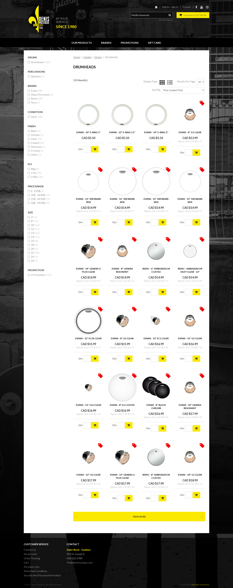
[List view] (169, 82)
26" (34, 260)
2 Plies (37, 176)
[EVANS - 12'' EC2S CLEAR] (88, 320)
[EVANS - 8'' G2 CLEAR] (122, 320)
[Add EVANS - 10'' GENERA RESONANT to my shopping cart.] (196, 428)
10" (35, 224)
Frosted (37, 150)
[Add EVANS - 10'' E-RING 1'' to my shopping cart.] (95, 149)
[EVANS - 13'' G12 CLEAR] (88, 387)
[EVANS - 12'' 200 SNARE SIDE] (88, 181)
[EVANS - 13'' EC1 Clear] (156, 320)
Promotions (130, 42)
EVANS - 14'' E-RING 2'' (156, 132)
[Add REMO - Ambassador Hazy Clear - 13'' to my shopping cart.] (196, 292)
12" (35, 228)
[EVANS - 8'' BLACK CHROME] (156, 387)
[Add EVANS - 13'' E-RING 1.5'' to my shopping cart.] (129, 149)
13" (35, 232)
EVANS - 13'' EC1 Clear (156, 338)
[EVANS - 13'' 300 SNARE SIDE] (156, 181)
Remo (36, 98)
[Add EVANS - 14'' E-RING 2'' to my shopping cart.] (162, 149)
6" (34, 217)
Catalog (87, 57)
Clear (36, 138)
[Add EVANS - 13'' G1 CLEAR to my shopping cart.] (196, 359)
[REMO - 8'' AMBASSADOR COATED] (156, 457)
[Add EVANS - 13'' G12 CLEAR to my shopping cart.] (95, 425)
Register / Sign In (170, 7)
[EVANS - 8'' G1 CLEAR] (190, 114)
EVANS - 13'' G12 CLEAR (88, 405)
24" (34, 256)
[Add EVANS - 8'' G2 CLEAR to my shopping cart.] (129, 359)
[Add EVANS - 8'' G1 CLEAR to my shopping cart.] (196, 152)
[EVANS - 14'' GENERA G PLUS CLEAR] (88, 251)
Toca (35, 102)
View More (139, 516)
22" (35, 252)
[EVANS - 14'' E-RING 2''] (156, 114)
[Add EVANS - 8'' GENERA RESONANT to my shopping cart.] (129, 292)
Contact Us (30, 549)
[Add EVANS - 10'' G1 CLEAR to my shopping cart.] (196, 495)
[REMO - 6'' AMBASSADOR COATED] (156, 251)
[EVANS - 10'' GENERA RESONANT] (190, 387)
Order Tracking (32, 558)
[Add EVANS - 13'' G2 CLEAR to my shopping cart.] (95, 495)
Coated (37, 142)
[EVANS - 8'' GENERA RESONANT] (122, 251)
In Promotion (41, 274)
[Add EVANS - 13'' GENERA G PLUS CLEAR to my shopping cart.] (129, 498)
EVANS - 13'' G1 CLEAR (190, 338)
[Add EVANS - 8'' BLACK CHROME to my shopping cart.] (162, 428)
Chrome (37, 134)
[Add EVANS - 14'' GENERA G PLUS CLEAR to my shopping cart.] (95, 292)
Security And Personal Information (42, 575)
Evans (36, 90)
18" (34, 244)
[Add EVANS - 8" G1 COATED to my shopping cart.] (129, 425)
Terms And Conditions (35, 571)
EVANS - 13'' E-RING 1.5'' (122, 132)
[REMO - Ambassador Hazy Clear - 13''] (190, 251)
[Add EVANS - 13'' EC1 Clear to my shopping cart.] (162, 359)
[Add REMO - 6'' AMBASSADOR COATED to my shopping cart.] (162, 292)
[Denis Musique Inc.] (39, 19)
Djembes (37, 76)
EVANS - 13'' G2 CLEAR (88, 474)
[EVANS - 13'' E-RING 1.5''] (122, 114)
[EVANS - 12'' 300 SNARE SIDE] (122, 181)
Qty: (80, 149)
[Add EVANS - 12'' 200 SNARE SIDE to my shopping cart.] (95, 222)
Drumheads (40, 62)
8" (34, 221)
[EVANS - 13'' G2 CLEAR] (88, 457)
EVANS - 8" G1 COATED (122, 405)
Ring (35, 168)
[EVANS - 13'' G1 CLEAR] (190, 320)
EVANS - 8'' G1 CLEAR (190, 132)
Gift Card (154, 42)
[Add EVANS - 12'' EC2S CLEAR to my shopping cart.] (95, 359)
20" (34, 248)
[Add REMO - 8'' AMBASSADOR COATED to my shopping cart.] (162, 498)
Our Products (81, 42)
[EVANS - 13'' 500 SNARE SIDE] (190, 181)
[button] (193, 15)
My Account (30, 553)
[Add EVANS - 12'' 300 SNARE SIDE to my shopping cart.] (129, 222)
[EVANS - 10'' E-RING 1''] (88, 114)
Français (187, 7)
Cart (26, 562)
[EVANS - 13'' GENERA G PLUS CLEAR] (122, 457)
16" (34, 240)
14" (35, 236)
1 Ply (36, 172)
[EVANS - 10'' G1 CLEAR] (190, 457)
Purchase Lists (31, 566)
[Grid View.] (161, 82)
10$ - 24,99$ (40, 194)
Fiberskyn (38, 146)
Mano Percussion (42, 94)
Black (35, 130)
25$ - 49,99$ (40, 198)
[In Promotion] (202, 102)
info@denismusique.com (80, 562)
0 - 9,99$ (37, 190)
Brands (106, 42)
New (37, 116)
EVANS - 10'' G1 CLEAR (190, 474)
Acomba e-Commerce (200, 584)
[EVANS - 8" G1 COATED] (122, 387)
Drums (98, 57)
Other (36, 154)
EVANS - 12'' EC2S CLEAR (88, 338)
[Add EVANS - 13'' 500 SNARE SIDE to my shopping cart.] (196, 222)
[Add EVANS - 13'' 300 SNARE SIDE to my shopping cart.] (162, 222)
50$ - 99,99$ (40, 202)
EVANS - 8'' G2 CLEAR (122, 338)
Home (76, 57)
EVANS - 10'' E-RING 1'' (88, 132)
